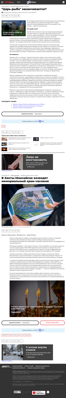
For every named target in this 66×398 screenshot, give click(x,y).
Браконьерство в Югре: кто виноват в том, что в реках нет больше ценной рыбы (20, 138)
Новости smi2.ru (7, 170)
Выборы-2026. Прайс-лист (19, 368)
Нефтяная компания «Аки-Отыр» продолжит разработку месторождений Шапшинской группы (51, 144)
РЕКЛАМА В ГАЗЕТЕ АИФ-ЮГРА (42, 366)
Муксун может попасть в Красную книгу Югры (28, 104)
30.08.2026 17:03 (5, 175)
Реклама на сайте (29, 366)
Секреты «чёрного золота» (46, 137)
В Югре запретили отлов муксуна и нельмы (27, 106)
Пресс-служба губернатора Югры (22, 227)
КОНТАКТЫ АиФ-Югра (18, 366)
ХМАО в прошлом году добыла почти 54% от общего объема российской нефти (19, 148)
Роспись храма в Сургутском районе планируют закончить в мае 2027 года (37, 308)
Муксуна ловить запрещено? (22, 107)
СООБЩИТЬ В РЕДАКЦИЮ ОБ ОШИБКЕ (36, 368)
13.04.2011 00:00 (5, 6)
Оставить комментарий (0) (52, 322)
